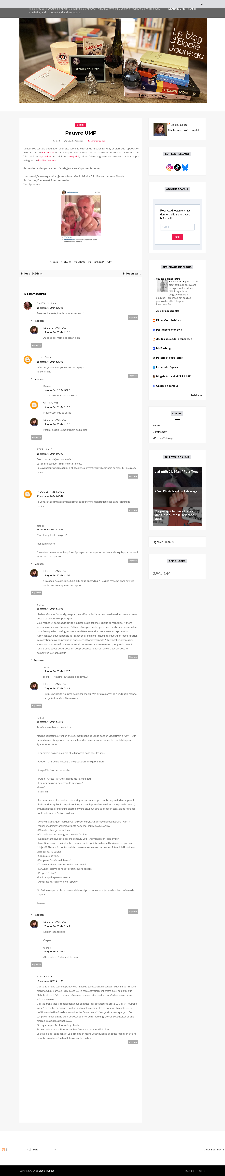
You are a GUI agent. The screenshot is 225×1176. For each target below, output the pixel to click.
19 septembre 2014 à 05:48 (50, 453)
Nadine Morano (47, 160)
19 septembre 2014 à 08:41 (50, 496)
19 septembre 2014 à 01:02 (56, 407)
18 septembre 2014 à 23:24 (56, 389)
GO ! (177, 237)
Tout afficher (196, 395)
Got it (192, 8)
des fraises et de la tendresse (174, 338)
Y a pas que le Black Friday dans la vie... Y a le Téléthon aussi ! (175, 514)
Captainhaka (46, 303)
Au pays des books (167, 310)
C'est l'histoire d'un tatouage (176, 491)
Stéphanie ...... (47, 449)
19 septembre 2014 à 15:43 (50, 608)
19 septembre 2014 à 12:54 (56, 575)
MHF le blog (163, 348)
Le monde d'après (167, 367)
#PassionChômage (163, 437)
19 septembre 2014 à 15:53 (50, 721)
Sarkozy (99, 262)
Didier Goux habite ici (169, 320)
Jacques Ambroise (50, 491)
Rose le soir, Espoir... (180, 281)
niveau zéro (48, 152)
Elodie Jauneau (55, 327)
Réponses (39, 320)
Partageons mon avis (169, 329)
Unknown (44, 357)
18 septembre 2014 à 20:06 (50, 307)
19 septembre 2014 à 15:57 (56, 671)
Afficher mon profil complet (183, 129)
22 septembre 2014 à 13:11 (56, 951)
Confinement (160, 431)
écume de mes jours (168, 278)
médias (80, 125)
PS (90, 262)
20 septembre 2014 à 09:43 (56, 688)
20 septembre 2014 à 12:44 (50, 981)
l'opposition (45, 156)
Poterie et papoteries (169, 357)
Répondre (133, 317)
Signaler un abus (163, 542)
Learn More (176, 8)
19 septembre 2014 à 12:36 (50, 529)
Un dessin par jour (167, 385)
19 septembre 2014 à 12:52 (56, 332)
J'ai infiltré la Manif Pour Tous (176, 471)
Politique (80, 262)
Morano (66, 262)
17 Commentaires (96, 141)
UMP (110, 262)
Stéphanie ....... (48, 976)
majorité (74, 156)
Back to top (194, 1171)
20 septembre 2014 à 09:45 (56, 926)
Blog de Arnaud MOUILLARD (173, 376)
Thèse (156, 425)
